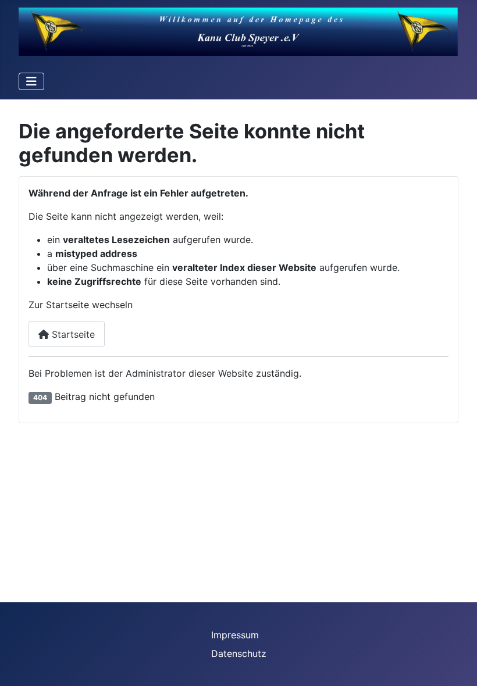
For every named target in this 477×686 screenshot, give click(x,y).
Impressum (235, 635)
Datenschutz (238, 653)
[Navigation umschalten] (31, 81)
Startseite (72, 334)
